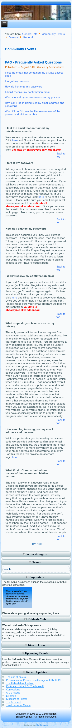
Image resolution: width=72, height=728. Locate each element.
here (15, 140)
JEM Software (42, 725)
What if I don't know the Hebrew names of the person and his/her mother (32, 113)
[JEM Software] (17, 607)
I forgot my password (18, 81)
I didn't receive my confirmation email (27, 91)
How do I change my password (23, 86)
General (13, 37)
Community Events (53, 33)
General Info (29, 33)
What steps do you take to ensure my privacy (32, 97)
